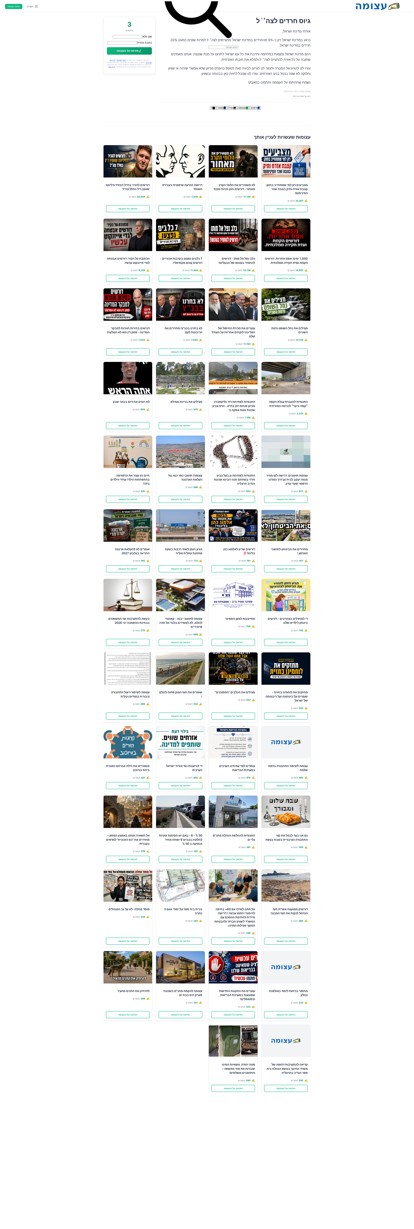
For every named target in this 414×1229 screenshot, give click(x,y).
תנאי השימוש (121, 60)
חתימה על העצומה (285, 208)
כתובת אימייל (144, 42)
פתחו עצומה (14, 6)
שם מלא (147, 36)
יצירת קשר (111, 67)
